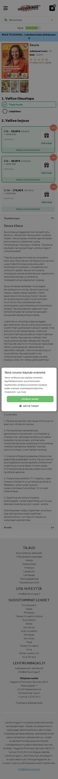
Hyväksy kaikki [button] (30, 399)
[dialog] (29, 389)
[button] (29, 406)
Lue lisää (21, 391)
